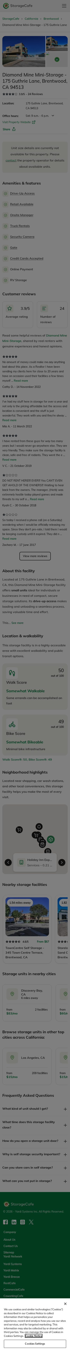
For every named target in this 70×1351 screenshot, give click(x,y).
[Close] (65, 1303)
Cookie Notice (33, 1335)
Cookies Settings (35, 1343)
